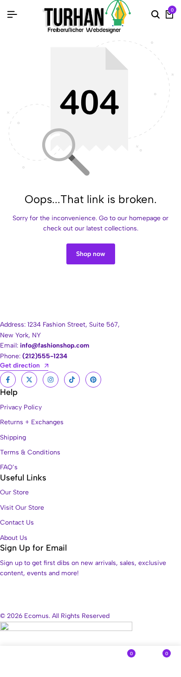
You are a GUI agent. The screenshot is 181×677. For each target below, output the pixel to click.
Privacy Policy (21, 407)
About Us (13, 538)
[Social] (8, 380)
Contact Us (17, 522)
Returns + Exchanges (32, 422)
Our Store (14, 492)
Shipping (13, 437)
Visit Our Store (22, 508)
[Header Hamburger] (12, 14)
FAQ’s (9, 467)
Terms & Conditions (30, 452)
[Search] (155, 15)
